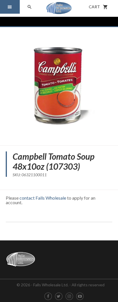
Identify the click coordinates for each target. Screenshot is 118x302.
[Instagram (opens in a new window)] (69, 296)
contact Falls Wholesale (42, 197)
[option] (59, 84)
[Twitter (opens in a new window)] (58, 296)
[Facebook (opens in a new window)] (48, 296)
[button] (10, 7)
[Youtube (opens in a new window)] (80, 296)
